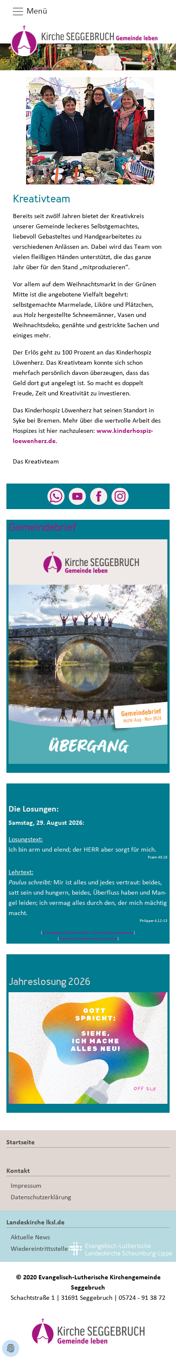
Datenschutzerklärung (41, 1197)
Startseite (20, 1142)
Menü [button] (35, 11)
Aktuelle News (30, 1237)
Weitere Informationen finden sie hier (88, 939)
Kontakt (18, 1170)
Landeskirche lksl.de (35, 1222)
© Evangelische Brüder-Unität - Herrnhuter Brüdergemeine (88, 933)
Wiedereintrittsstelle (39, 1248)
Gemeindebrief (43, 528)
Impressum (26, 1185)
